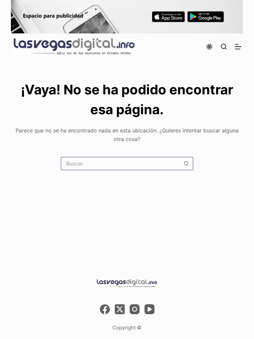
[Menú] (238, 46)
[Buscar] (224, 46)
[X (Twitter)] (120, 309)
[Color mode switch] (209, 46)
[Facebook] (105, 309)
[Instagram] (135, 309)
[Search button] (186, 163)
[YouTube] (149, 309)
